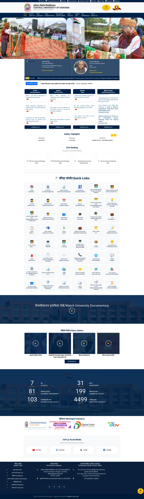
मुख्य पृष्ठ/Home (17, 470)
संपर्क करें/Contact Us (17, 488)
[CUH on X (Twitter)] (54, 487)
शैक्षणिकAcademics (39, 14)
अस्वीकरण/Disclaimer (17, 485)
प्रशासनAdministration (49, 14)
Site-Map (101, 1)
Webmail (117, 1)
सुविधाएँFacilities (70, 14)
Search (42, 1)
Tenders (63, 1)
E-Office (94, 1)
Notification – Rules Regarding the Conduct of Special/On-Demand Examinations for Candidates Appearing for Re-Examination (35, 114)
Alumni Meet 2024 (36, 355)
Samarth (109, 1)
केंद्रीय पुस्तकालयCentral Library (60, 14)
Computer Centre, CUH (72, 496)
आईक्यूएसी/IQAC (17, 482)
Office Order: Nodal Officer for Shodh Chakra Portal (60, 102)
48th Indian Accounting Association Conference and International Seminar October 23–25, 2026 (108, 111)
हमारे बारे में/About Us (17, 473)
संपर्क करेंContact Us (94, 14)
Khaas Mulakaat (84, 355)
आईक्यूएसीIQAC (77, 14)
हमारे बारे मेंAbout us (31, 14)
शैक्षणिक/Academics (17, 476)
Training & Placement (53, 1)
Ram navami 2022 (108, 355)
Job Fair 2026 (41, 140)
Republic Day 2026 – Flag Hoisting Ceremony (72, 140)
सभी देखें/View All (35, 127)
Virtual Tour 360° (84, 1)
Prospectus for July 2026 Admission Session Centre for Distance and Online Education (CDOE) (35, 101)
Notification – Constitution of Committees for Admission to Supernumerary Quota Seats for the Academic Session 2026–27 (60, 114)
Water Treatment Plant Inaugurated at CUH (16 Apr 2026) (84, 120)
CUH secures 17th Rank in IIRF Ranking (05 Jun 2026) (84, 98)
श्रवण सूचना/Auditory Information (17, 479)
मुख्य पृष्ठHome (25, 14)
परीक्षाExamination (85, 14)
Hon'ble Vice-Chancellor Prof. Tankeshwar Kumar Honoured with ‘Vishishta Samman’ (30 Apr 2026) (84, 109)
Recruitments (73, 1)
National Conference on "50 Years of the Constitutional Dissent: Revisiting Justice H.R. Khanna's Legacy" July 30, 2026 (108, 101)
